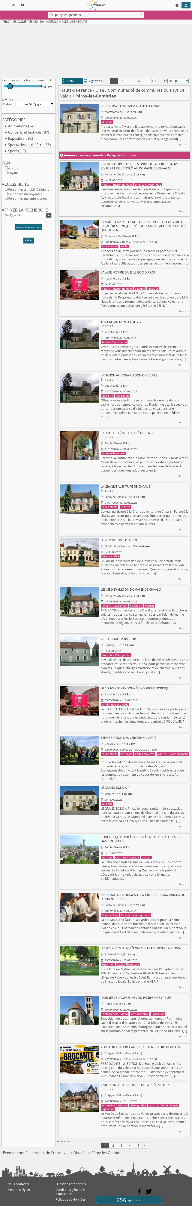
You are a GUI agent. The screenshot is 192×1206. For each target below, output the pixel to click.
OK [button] (48, 215)
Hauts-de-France (76, 90)
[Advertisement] (96, 50)
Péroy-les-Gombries (107, 1152)
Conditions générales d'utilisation (71, 1192)
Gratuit (13, 168)
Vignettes (93, 81)
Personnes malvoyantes (25, 194)
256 (129, 1200)
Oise (99, 90)
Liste (68, 81)
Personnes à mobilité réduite (28, 189)
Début (7, 104)
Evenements (13, 1152)
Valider (28, 240)
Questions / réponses (71, 1184)
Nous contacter (18, 1184)
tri (165, 81)
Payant (13, 173)
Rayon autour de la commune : (23, 80)
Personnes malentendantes (27, 198)
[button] (28, 228)
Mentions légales (19, 1190)
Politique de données (71, 1199)
